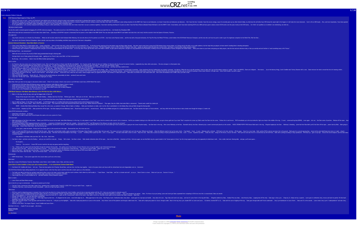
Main (4, 18)
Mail (9, 213)
